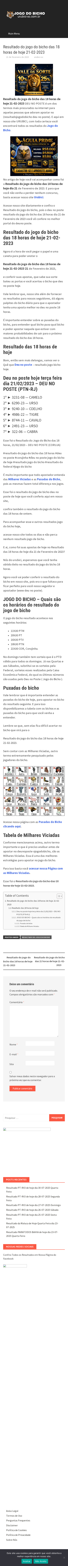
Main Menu (14, 33)
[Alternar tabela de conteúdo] (58, 896)
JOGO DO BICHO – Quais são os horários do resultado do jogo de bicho (38, 919)
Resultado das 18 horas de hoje (25, 908)
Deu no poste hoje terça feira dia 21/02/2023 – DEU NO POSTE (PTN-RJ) (38, 913)
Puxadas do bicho (26, 923)
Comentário (16, 1002)
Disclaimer (12, 1525)
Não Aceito (40, 1561)
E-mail (13, 1054)
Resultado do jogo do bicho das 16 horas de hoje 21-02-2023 (17, 961)
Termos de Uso (14, 1515)
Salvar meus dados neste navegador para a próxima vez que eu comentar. (32, 1078)
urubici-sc (38, 57)
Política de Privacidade (18, 1534)
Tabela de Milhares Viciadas (29, 926)
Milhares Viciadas (19, 479)
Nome (13, 1044)
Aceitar (26, 1561)
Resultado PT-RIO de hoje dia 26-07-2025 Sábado (32, 1209)
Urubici (38, 197)
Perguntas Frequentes (18, 1520)
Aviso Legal (12, 1510)
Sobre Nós (11, 1539)
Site (11, 1064)
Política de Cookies (16, 1530)
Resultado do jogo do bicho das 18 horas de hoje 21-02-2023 (33, 902)
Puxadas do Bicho (48, 479)
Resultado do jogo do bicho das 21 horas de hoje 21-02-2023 (49, 961)
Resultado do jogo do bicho (36, 937)
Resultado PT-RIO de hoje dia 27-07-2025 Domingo (33, 1205)
